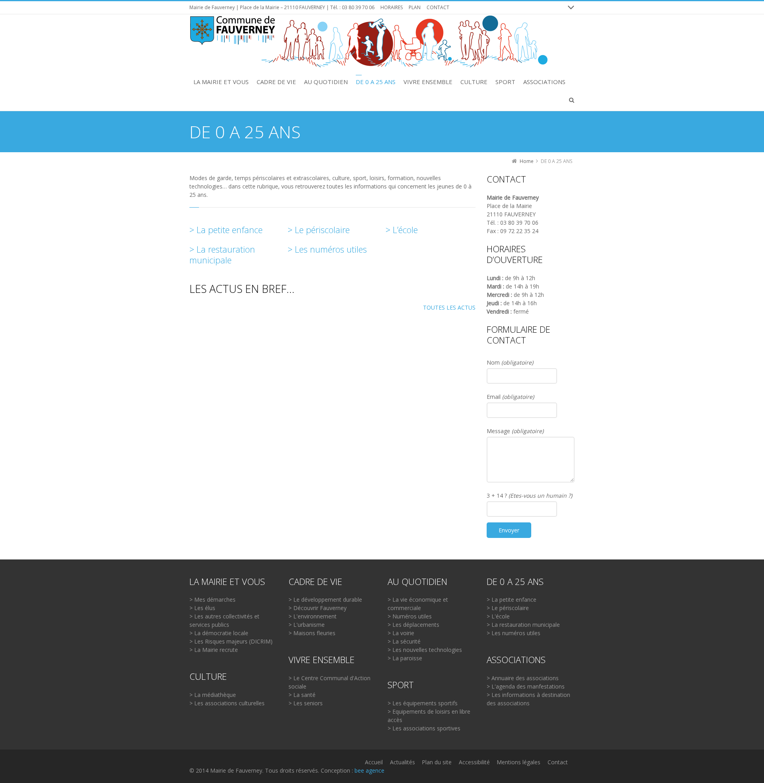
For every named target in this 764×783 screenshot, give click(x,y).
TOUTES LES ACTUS (449, 307)
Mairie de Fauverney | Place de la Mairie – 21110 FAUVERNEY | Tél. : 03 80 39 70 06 (281, 7)
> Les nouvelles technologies (425, 649)
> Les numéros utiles (327, 249)
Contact (558, 762)
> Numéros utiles (410, 616)
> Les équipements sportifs (423, 703)
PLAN (415, 7)
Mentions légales (518, 762)
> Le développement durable (325, 599)
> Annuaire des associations (523, 678)
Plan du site (437, 762)
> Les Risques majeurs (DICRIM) (231, 641)
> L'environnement (312, 616)
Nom (510, 362)
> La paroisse (405, 658)
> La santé (302, 695)
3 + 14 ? (529, 495)
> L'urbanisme (306, 624)
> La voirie (401, 633)
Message (515, 431)
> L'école (498, 616)
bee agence (369, 770)
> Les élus (202, 608)
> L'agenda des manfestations (526, 686)
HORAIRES (391, 7)
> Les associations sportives (424, 728)
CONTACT (438, 7)
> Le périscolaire (319, 229)
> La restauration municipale (222, 254)
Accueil (374, 762)
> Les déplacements (413, 624)
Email (510, 396)
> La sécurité (404, 641)
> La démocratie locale (218, 633)
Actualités (402, 762)
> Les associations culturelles (227, 703)
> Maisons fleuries (311, 633)
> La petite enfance (226, 229)
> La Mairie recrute (213, 649)
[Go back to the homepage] (368, 42)
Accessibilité (474, 762)
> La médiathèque (212, 695)
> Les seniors (305, 703)
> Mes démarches (212, 599)
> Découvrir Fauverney (317, 608)
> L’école (402, 229)
